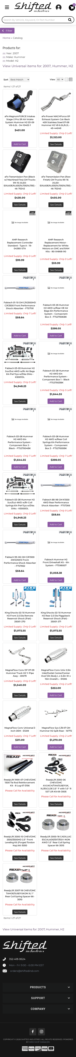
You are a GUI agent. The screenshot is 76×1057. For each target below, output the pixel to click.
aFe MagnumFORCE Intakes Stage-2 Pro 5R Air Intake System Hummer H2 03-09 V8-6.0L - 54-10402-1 (20, 120)
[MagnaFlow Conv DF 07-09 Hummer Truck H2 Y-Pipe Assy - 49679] (20, 655)
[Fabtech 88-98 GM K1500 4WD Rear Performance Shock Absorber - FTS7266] (56, 485)
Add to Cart (20, 144)
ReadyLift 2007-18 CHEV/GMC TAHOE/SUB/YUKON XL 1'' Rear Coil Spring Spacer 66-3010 (20, 895)
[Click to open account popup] (58, 7)
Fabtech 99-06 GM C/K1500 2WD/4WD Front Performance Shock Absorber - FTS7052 (20, 561)
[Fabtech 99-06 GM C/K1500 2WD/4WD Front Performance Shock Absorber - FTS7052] (20, 542)
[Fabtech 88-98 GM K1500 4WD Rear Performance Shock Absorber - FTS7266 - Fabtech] (65, 475)
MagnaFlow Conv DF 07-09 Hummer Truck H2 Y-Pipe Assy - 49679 (19, 673)
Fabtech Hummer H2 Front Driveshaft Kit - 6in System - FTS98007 (56, 562)
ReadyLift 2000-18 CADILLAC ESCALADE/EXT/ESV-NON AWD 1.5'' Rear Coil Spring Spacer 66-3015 (55, 841)
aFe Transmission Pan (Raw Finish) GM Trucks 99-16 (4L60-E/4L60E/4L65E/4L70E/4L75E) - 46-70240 (56, 182)
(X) (4, 53)
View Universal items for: (38, 66)
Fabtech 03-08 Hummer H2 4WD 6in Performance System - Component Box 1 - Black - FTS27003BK (55, 376)
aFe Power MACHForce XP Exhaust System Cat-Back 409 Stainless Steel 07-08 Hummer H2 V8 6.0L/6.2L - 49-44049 (56, 122)
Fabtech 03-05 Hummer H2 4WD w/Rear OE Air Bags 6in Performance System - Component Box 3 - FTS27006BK (56, 311)
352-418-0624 (17, 959)
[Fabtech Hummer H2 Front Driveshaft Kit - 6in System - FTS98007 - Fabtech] (65, 532)
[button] (38, 19)
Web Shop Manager (39, 1042)
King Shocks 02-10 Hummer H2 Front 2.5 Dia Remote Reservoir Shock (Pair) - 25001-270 (20, 617)
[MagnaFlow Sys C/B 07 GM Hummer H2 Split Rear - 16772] (56, 713)
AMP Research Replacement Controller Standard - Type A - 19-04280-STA (20, 244)
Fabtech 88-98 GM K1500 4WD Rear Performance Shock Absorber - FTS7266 (56, 502)
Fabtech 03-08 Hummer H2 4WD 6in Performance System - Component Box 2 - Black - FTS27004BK (20, 442)
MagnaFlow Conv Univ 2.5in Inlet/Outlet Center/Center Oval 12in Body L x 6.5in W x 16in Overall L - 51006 (56, 674)
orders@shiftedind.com (24, 971)
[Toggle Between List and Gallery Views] (68, 79)
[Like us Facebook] (32, 1032)
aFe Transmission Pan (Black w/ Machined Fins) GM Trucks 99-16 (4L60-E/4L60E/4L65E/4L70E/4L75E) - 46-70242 (20, 182)
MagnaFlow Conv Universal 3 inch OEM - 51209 (19, 729)
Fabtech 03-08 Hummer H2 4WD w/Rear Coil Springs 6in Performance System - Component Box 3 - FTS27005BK (56, 442)
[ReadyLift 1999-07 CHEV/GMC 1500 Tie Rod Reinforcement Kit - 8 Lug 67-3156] (20, 765)
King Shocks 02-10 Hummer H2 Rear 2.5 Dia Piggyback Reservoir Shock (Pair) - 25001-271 (56, 617)
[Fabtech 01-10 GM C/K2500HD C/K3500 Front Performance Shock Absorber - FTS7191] (20, 287)
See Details (56, 144)
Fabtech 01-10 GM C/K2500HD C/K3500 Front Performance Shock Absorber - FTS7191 (20, 305)
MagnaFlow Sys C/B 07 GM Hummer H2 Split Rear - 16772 (56, 729)
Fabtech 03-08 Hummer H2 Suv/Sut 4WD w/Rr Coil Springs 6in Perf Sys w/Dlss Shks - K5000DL (20, 504)
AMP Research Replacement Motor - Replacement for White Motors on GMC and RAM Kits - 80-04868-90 (55, 245)
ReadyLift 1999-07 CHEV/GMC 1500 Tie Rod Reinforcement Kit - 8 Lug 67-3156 (20, 782)
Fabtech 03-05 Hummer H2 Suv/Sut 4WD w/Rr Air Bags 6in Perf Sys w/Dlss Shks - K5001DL (20, 372)
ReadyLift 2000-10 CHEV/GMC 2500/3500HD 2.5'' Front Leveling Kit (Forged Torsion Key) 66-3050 (20, 841)
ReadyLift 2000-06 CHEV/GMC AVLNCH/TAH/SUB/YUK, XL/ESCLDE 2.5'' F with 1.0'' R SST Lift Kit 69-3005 (55, 785)
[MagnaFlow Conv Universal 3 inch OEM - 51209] (20, 713)
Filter (8, 30)
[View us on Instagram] (41, 1032)
